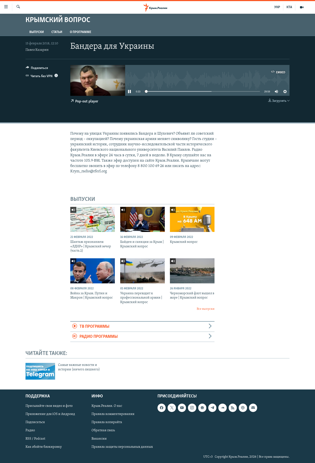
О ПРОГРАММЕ (80, 32)
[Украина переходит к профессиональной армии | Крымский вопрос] (142, 270)
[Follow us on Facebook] (162, 408)
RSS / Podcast (35, 438)
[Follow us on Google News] (202, 408)
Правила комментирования (113, 414)
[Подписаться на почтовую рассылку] (253, 408)
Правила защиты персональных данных (122, 446)
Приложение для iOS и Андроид (50, 414)
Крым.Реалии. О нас (107, 406)
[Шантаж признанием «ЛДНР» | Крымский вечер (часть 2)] (92, 219)
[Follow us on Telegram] (212, 408)
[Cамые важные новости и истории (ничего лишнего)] (40, 371)
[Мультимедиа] (301, 7)
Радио (30, 430)
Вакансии (99, 438)
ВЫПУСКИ (36, 32)
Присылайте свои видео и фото (49, 406)
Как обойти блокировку (44, 446)
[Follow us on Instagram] (192, 408)
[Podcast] (243, 408)
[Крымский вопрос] (192, 219)
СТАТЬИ (56, 32)
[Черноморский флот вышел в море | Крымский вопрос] (192, 270)
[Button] (37, 69)
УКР (277, 7)
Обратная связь (103, 430)
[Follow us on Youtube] (182, 408)
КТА (289, 7)
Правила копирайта (107, 422)
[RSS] (233, 408)
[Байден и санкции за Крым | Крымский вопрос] (142, 219)
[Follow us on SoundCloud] (222, 408)
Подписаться (35, 422)
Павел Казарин (37, 50)
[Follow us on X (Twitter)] (172, 408)
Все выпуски (205, 309)
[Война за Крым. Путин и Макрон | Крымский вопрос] (92, 270)
